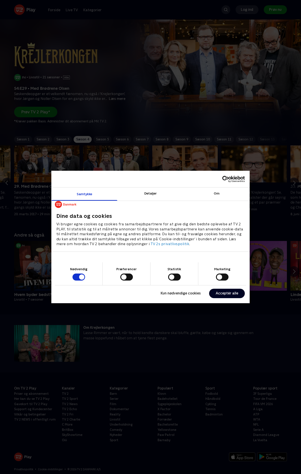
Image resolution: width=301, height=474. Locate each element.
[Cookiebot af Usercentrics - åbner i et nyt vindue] (225, 179)
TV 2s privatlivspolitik (170, 244)
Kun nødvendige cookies (181, 293)
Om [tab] (216, 193)
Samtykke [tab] (84, 194)
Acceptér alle (227, 293)
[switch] (126, 277)
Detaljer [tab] (150, 193)
